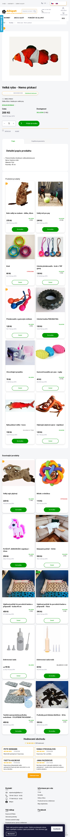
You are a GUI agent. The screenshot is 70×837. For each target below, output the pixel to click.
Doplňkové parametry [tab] (38, 141)
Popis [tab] (13, 141)
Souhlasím (56, 829)
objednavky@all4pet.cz (15, 792)
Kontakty (11, 3)
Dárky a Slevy (20, 3)
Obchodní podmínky (11, 817)
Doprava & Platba (10, 814)
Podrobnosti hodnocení (31, 93)
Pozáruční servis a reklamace (46, 801)
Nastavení (11, 834)
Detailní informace (8, 105)
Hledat (35, 11)
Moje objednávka (42, 804)
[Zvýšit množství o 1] (13, 123)
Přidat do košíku (31, 123)
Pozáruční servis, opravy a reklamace (16, 822)
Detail (20, 282)
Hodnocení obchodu (34, 739)
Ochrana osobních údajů (12, 819)
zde (46, 829)
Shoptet (65, 835)
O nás (4, 3)
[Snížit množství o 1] (4, 123)
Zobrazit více (34, 775)
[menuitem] (7, 17)
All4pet (11, 802)
